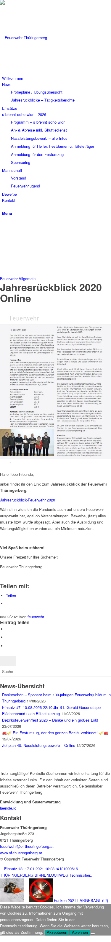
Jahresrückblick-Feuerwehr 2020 (27, 500)
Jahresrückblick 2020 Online (51, 292)
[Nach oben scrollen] (1, 938)
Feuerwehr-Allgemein (18, 278)
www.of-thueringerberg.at (21, 852)
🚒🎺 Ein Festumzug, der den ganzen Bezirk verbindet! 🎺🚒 (55, 732)
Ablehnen (80, 932)
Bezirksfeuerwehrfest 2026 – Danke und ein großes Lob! (50, 720)
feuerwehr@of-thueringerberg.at (27, 846)
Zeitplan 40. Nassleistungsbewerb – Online (38, 745)
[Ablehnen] (92, 934)
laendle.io (8, 808)
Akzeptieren (57, 932)
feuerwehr (36, 616)
